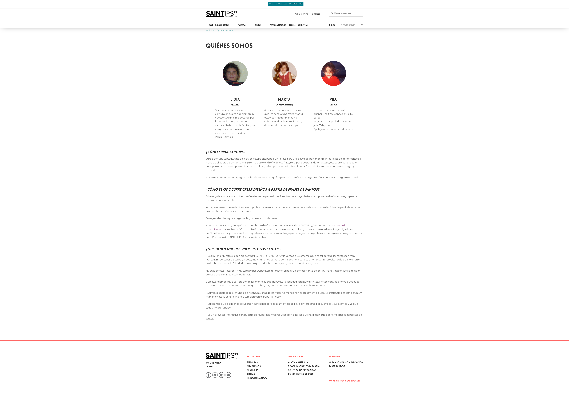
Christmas (303, 25)
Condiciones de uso (300, 374)
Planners (252, 370)
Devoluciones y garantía (304, 366)
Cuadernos (254, 366)
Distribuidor (337, 366)
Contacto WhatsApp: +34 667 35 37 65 (285, 4)
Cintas (258, 25)
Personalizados (278, 25)
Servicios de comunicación (346, 363)
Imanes (292, 25)
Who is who (213, 363)
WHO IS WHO (301, 14)
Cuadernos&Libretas (218, 25)
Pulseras (242, 25)
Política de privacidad (302, 370)
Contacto (212, 367)
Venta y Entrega (298, 363)
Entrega (316, 14)
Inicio (212, 30)
